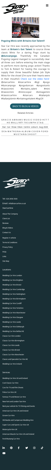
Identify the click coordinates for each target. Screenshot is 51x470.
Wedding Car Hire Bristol (11, 285)
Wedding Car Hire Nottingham (13, 294)
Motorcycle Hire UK (9, 429)
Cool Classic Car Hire (10, 383)
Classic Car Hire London (11, 336)
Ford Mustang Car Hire (11, 439)
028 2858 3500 (11, 199)
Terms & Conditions (9, 242)
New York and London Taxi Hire (14, 401)
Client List (6, 218)
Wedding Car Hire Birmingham (14, 299)
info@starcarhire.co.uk (17, 203)
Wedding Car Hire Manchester (13, 313)
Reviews (5, 223)
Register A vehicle (9, 238)
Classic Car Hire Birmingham (13, 340)
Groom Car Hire (8, 415)
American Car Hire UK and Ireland (15, 411)
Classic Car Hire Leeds (10, 345)
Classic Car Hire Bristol (11, 350)
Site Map (5, 261)
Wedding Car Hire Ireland (12, 364)
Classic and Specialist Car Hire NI (15, 359)
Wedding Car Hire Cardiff (11, 303)
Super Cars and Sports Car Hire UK (15, 425)
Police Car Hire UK (9, 392)
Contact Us (6, 232)
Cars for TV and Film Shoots (12, 387)
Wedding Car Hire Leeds (11, 322)
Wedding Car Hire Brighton (12, 280)
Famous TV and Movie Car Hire (14, 397)
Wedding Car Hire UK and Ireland (15, 378)
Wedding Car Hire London (12, 275)
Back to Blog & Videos (25, 106)
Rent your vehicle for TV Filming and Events (18, 406)
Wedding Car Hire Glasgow (12, 317)
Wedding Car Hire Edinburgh (13, 326)
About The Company (10, 214)
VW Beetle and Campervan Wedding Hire (17, 420)
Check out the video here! (35, 78)
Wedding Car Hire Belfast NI (13, 331)
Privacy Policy (7, 247)
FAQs (4, 252)
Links (4, 256)
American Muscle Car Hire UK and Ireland (18, 434)
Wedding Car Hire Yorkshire (12, 308)
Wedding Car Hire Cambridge (13, 289)
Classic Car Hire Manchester (13, 354)
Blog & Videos (7, 228)
